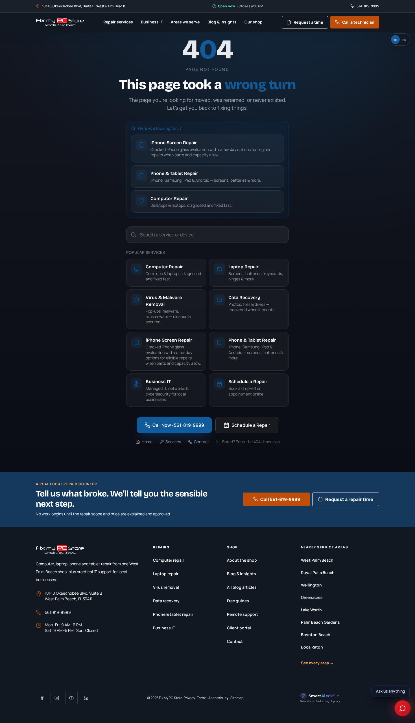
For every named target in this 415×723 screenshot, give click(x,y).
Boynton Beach (315, 634)
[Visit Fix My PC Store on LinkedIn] (86, 698)
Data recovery (166, 600)
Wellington (311, 585)
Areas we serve (185, 22)
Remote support (242, 614)
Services (173, 441)
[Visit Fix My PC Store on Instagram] (57, 698)
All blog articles (242, 587)
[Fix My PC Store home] (60, 22)
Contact (201, 441)
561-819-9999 (58, 612)
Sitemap (236, 697)
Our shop (253, 22)
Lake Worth (311, 609)
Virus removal (166, 587)
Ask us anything (391, 691)
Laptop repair (165, 573)
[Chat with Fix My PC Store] (402, 708)
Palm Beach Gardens (320, 622)
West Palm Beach (317, 560)
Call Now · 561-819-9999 (178, 425)
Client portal (239, 627)
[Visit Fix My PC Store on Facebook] (42, 698)
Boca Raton (312, 647)
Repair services (118, 22)
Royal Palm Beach (318, 572)
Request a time (308, 22)
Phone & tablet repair (173, 614)
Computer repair (168, 560)
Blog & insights (222, 22)
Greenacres (312, 597)
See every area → (317, 662)
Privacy (189, 697)
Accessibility (218, 697)
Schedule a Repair (250, 425)
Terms (201, 697)
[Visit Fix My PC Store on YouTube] (71, 698)
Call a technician (358, 22)
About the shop (242, 560)
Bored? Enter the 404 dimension (251, 441)
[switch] (399, 39)
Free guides (238, 600)
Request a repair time (349, 499)
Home (147, 441)
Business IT (152, 22)
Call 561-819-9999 (280, 499)
